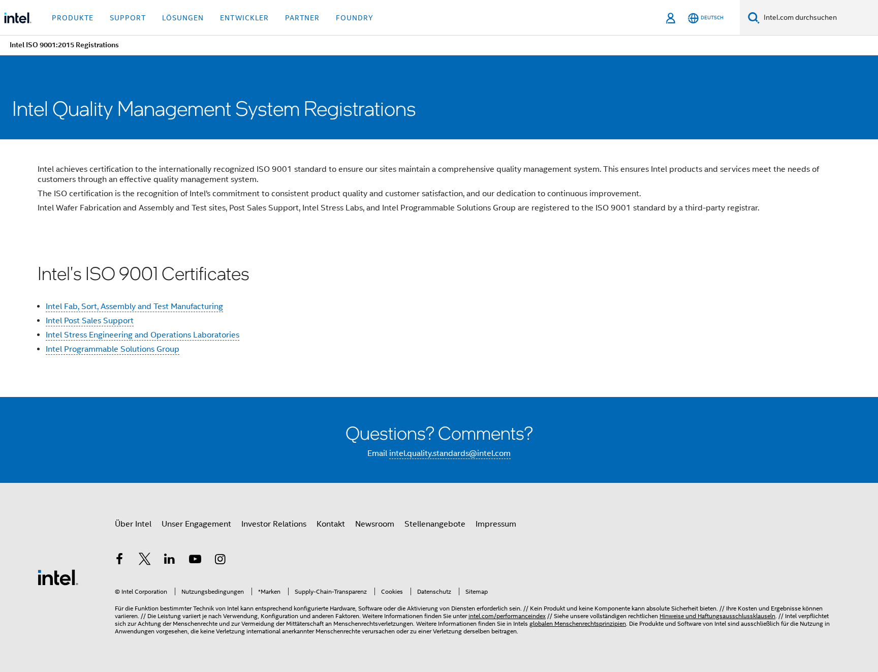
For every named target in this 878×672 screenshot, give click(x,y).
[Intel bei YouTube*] (195, 561)
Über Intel (133, 524)
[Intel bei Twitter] (144, 561)
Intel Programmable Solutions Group (112, 349)
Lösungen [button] (183, 17)
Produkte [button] (72, 17)
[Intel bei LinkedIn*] (169, 561)
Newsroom (374, 524)
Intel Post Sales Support (90, 321)
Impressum (496, 524)
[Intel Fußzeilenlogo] (58, 577)
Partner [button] (302, 17)
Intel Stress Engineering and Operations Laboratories (142, 335)
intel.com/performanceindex (507, 616)
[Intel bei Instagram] (220, 561)
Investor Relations (273, 524)
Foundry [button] (354, 17)
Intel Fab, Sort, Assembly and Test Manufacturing (134, 306)
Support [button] (128, 17)
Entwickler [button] (244, 17)
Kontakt (331, 524)
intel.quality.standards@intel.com (450, 453)
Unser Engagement (196, 524)
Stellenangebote (434, 524)
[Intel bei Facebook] (119, 561)
